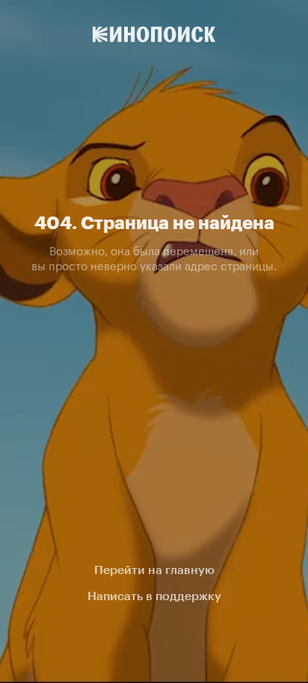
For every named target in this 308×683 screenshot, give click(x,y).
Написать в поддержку (154, 596)
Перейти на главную (154, 570)
